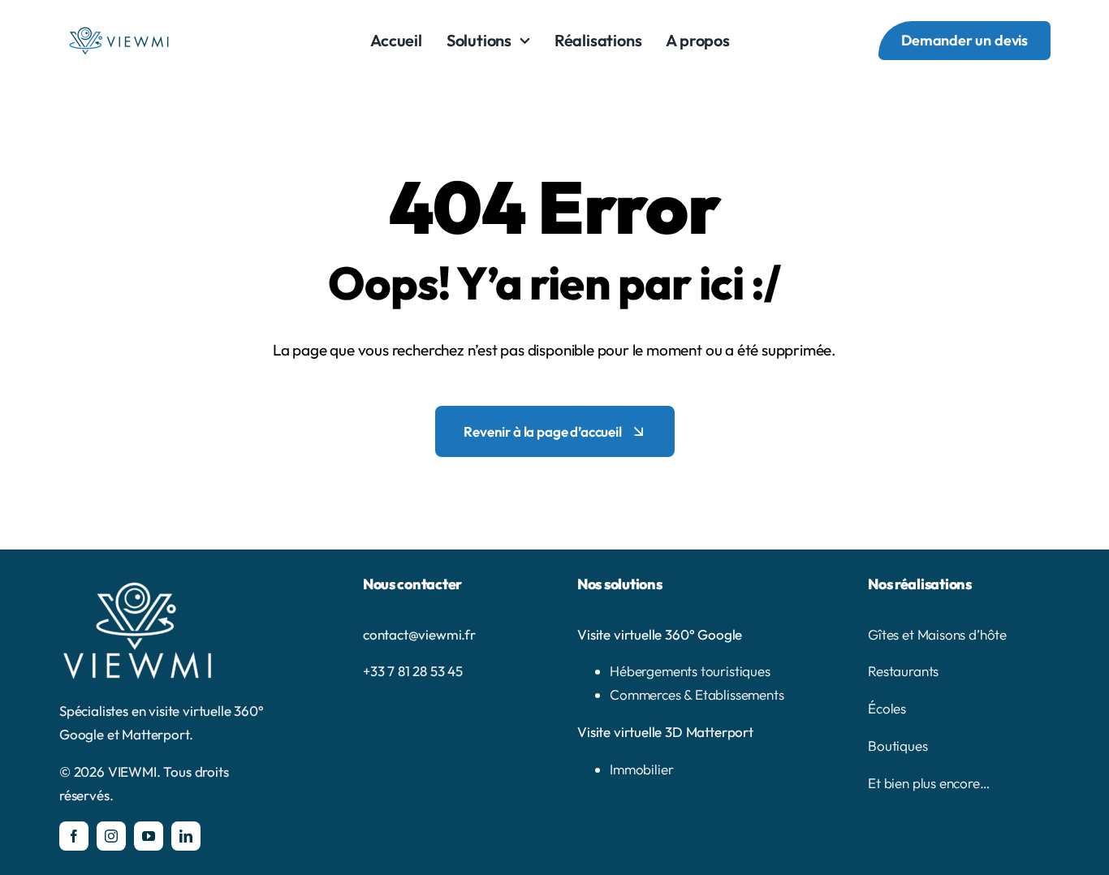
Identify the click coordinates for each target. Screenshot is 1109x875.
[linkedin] (186, 836)
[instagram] (111, 836)
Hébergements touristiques (690, 670)
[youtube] (148, 836)
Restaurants (903, 670)
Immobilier (641, 769)
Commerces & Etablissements (697, 694)
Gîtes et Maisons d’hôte (937, 634)
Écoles (887, 708)
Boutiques (897, 745)
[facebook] (73, 836)
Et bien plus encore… (929, 782)
